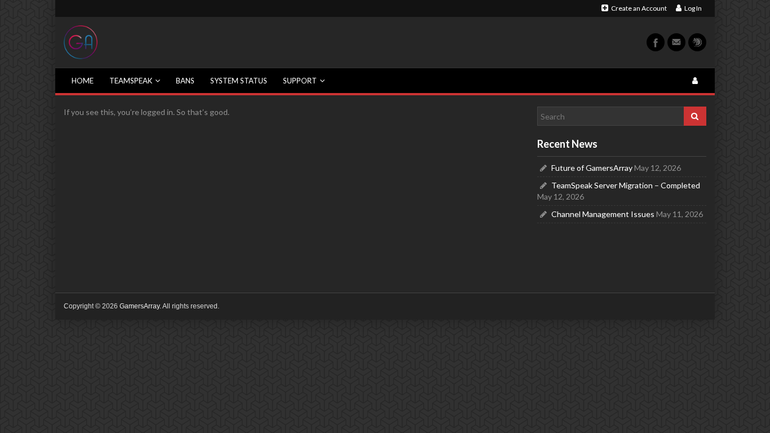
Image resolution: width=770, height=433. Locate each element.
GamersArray (140, 306)
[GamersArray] (81, 41)
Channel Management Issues (602, 214)
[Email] (676, 42)
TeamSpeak (130, 80)
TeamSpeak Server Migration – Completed (625, 185)
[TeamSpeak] (697, 42)
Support (300, 80)
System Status (238, 80)
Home (83, 80)
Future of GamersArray (591, 168)
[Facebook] (656, 42)
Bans (185, 80)
